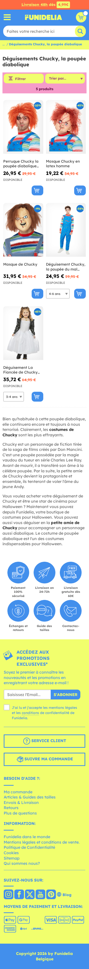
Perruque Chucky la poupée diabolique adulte (21, 164)
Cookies (11, 852)
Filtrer (20, 79)
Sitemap (12, 858)
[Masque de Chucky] (23, 230)
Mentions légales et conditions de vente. (42, 842)
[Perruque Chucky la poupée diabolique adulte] (23, 127)
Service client (48, 740)
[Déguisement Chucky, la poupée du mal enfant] (66, 230)
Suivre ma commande (48, 758)
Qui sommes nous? (22, 863)
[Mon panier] (81, 17)
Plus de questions (20, 813)
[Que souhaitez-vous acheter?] (7, 17)
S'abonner (65, 694)
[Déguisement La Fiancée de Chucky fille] (23, 333)
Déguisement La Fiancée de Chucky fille (20, 370)
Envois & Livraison (21, 802)
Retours (11, 807)
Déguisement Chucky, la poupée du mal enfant (65, 267)
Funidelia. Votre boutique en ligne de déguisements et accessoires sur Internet (43, 17)
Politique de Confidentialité (29, 847)
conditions (30, 713)
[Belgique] (8, 894)
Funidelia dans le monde (27, 836)
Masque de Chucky (20, 264)
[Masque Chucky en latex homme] (66, 127)
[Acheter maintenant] (37, 190)
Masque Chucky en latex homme (63, 164)
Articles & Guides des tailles (30, 797)
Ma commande (18, 791)
